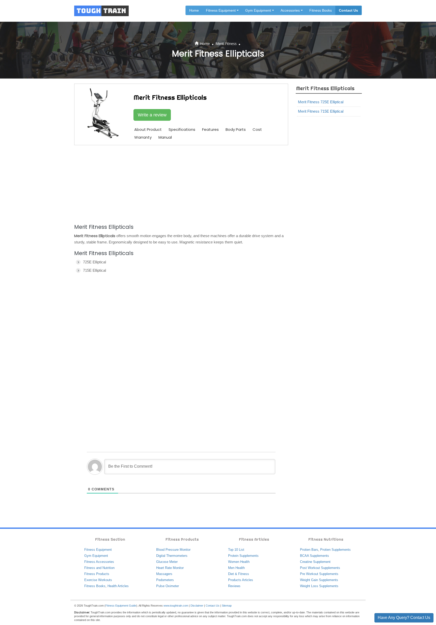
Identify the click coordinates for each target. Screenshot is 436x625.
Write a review (152, 114)
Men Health (236, 568)
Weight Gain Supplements (319, 580)
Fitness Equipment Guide (120, 605)
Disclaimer (196, 605)
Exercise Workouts (98, 580)
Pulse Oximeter (167, 586)
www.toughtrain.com (176, 605)
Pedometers (165, 580)
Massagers (164, 574)
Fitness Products (96, 574)
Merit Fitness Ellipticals (325, 88)
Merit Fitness (226, 43)
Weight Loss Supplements (319, 586)
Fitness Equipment (98, 550)
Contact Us (348, 10)
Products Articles (240, 580)
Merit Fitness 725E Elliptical (320, 102)
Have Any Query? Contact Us (404, 617)
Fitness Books (320, 10)
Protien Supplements (335, 550)
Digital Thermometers (171, 556)
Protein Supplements (243, 556)
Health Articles (118, 586)
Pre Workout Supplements (319, 574)
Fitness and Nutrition (99, 568)
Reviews (234, 586)
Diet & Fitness (238, 574)
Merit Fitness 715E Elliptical (320, 111)
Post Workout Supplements (320, 568)
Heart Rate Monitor (170, 568)
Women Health (239, 562)
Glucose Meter (167, 562)
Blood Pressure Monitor (173, 550)
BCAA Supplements (314, 556)
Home (194, 10)
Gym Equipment (96, 556)
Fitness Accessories (99, 562)
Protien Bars (309, 550)
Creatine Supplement (315, 562)
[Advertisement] (181, 183)
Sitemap (227, 605)
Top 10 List (236, 550)
